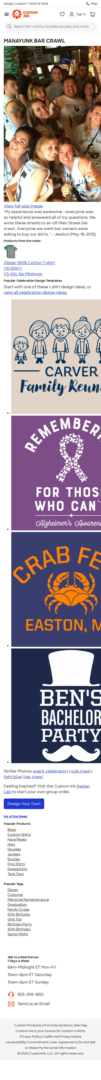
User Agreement (63, 1042)
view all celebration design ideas (35, 292)
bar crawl (33, 776)
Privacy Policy (30, 1037)
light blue (13, 776)
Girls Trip (15, 919)
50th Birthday (19, 914)
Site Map (80, 1025)
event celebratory (50, 771)
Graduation (17, 904)
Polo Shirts (16, 864)
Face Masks (17, 839)
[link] (25, 14)
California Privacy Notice (62, 1037)
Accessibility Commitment (27, 1042)
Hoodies (14, 849)
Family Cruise (18, 909)
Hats (11, 844)
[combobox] (50, 26)
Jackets (14, 854)
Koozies (14, 859)
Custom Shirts (19, 834)
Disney (13, 890)
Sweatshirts (17, 869)
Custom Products (27, 1025)
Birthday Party (20, 924)
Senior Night (18, 934)
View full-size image (23, 206)
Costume (15, 895)
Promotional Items (57, 1025)
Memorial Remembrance (28, 900)
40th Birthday (19, 929)
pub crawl (80, 771)
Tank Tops (16, 874)
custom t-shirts (73, 1031)
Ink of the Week (15, 816)
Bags (12, 830)
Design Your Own (24, 803)
